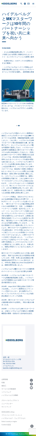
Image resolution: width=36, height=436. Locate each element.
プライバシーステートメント (12, 415)
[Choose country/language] (25, 3)
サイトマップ (6, 407)
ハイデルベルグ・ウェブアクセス (14, 418)
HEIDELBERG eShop (8, 412)
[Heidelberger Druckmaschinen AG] (9, 3)
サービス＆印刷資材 (9, 389)
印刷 (3, 383)
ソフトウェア (6, 392)
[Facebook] (31, 384)
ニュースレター (7, 404)
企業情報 (5, 379)
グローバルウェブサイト (10, 400)
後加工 (4, 386)
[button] (3, 91)
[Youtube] (31, 387)
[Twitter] (31, 380)
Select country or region (9, 421)
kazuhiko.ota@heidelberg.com (12, 368)
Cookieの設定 (6, 425)
